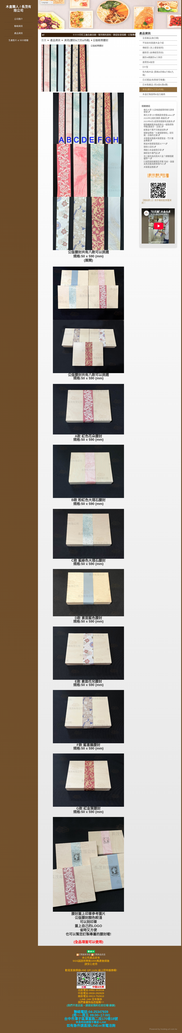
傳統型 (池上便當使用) (153, 47)
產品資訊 (55, 40)
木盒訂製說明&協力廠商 (153, 94)
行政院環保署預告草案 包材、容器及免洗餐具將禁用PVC (159, 163)
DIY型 (145, 67)
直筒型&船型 (148, 62)
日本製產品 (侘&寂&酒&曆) (155, 84)
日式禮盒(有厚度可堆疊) (153, 80)
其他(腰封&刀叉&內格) (153, 89)
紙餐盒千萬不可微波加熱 (155, 130)
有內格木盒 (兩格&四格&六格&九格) (158, 73)
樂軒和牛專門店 (151, 153)
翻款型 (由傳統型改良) (153, 52)
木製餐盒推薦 (150, 167)
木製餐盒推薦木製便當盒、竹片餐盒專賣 (158, 139)
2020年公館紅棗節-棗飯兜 (155, 118)
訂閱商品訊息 (100, 954)
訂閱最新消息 (85, 954)
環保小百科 (149, 147)
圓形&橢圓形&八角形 (152, 57)
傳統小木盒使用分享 (153, 150)
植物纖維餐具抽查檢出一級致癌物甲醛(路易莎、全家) (158, 126)
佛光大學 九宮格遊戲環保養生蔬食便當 (159, 111)
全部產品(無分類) (150, 38)
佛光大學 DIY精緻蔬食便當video (158, 115)
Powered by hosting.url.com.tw (163, 1029)
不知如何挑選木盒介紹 (153, 43)
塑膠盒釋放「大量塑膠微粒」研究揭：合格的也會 (158, 134)
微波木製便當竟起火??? (154, 144)
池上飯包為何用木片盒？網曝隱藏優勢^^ (158, 157)
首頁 (43, 40)
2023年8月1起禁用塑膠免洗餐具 (158, 121)
